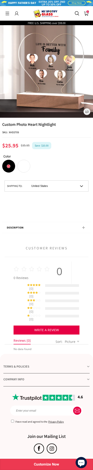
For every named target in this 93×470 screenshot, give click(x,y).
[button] (7, 13)
